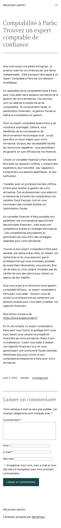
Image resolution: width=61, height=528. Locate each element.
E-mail (8, 452)
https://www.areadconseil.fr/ (20, 318)
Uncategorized (40, 377)
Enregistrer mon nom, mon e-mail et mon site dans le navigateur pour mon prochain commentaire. (29, 469)
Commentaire (12, 419)
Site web (8, 458)
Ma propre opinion (14, 5)
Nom (7, 445)
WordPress (38, 516)
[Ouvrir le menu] (56, 5)
